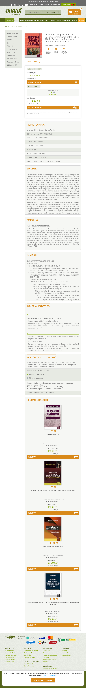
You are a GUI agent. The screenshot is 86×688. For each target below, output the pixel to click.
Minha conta (34, 4)
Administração (12, 33)
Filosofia (10, 46)
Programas (47, 648)
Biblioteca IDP (12, 65)
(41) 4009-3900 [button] (37, 1)
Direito (9, 40)
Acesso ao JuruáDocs (50, 668)
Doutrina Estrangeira (13, 62)
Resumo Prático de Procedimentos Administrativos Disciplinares (53, 490)
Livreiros (74, 20)
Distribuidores (66, 655)
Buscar (59, 12)
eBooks (22, 20)
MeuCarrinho (74, 13)
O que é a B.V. (28, 664)
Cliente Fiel (46, 650)
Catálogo (65, 650)
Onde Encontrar (10, 659)
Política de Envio (29, 657)
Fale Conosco (9, 662)
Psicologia (11, 52)
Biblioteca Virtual (31, 661)
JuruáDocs (47, 666)
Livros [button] (16, 20)
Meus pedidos (44, 4)
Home (7, 26)
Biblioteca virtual (30, 20)
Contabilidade (12, 36)
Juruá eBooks (9, 657)
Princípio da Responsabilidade (52, 546)
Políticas (28, 648)
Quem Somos (9, 650)
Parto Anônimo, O (53, 434)
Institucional (66, 20)
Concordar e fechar (43, 680)
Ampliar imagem (32, 62)
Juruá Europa (66, 4)
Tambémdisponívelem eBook (50, 543)
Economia (10, 43)
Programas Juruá (42, 20)
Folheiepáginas (55, 431)
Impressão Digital (10, 653)
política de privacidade (50, 676)
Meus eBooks (55, 4)
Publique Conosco (55, 20)
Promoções (9, 20)
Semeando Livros (48, 653)
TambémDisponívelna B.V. (52, 431)
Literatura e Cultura (13, 49)
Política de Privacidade (31, 650)
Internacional (12, 59)
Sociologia (11, 55)
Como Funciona (29, 666)
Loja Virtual (50, 12)
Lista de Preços (67, 653)
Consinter (81, 20)
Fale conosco (54, 1)
